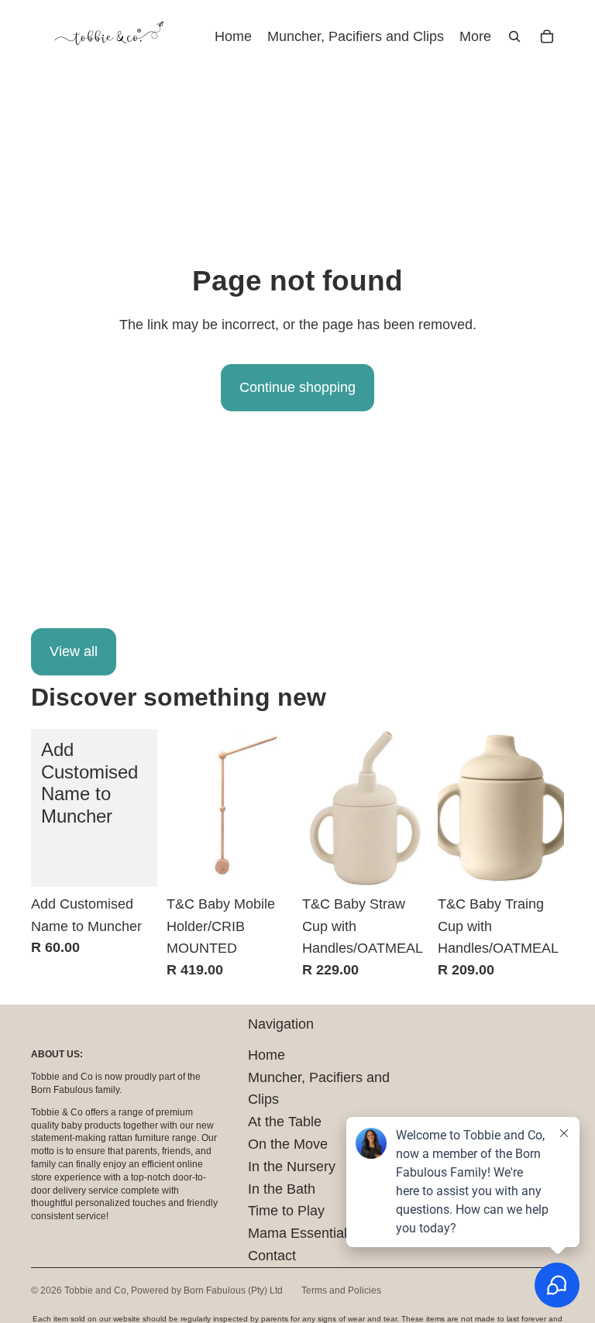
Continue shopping (297, 387)
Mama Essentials (301, 1233)
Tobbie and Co (95, 1290)
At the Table (285, 1121)
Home (266, 1055)
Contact (272, 1255)
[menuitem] (475, 37)
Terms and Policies (341, 1290)
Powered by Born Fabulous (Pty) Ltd (207, 1290)
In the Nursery (291, 1166)
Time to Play (286, 1210)
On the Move (288, 1144)
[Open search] (514, 36)
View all (74, 651)
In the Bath (281, 1189)
